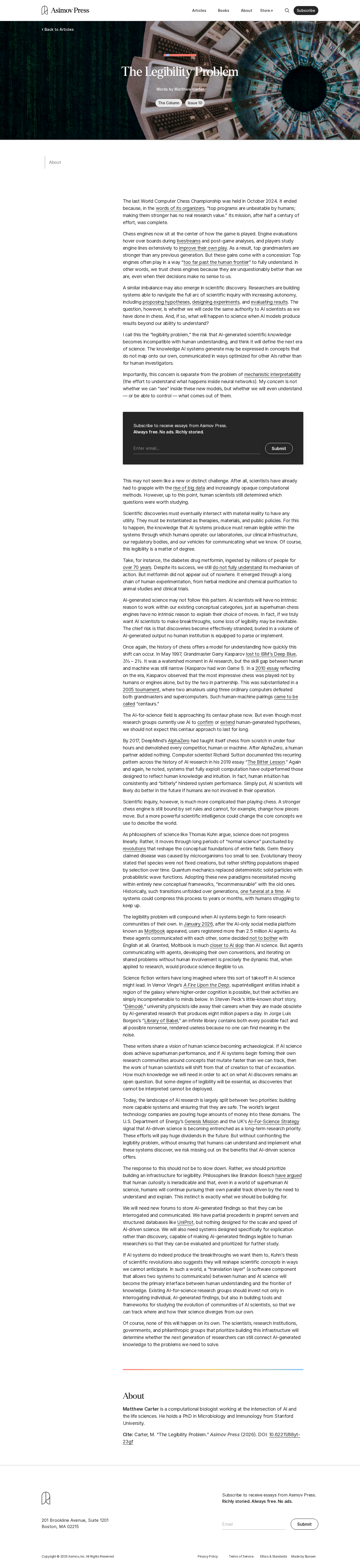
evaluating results (269, 302)
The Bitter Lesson (266, 762)
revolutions (134, 848)
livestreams (189, 241)
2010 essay (267, 668)
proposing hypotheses (166, 302)
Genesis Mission (201, 1121)
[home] (65, 10)
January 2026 (198, 924)
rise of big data (189, 488)
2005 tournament (141, 689)
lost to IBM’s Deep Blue (271, 654)
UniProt (185, 1222)
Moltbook (154, 931)
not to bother (264, 938)
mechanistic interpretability (272, 374)
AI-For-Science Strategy (273, 1121)
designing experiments (215, 302)
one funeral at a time (262, 891)
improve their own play (203, 248)
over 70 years (137, 567)
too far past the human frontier (216, 262)
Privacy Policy (208, 1556)
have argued (288, 1175)
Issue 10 (195, 103)
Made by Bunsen (303, 1556)
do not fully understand (237, 567)
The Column (168, 103)
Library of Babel (161, 1020)
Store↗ (266, 10)
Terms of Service (241, 1556)
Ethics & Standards (273, 1556)
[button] (306, 10)
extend (227, 722)
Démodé (134, 1006)
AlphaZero (178, 740)
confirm (205, 722)
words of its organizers (180, 208)
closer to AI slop (227, 945)
